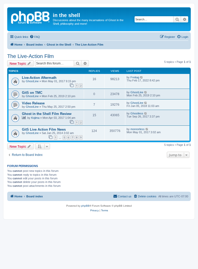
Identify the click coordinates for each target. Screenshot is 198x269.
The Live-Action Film (30, 56)
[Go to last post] (141, 77)
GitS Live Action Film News (44, 129)
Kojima (35, 117)
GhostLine (32, 81)
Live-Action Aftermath (39, 78)
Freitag (134, 77)
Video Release (33, 103)
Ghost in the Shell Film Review (46, 114)
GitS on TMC (32, 93)
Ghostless (136, 113)
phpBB (85, 205)
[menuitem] (35, 37)
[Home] (31, 17)
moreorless (137, 129)
